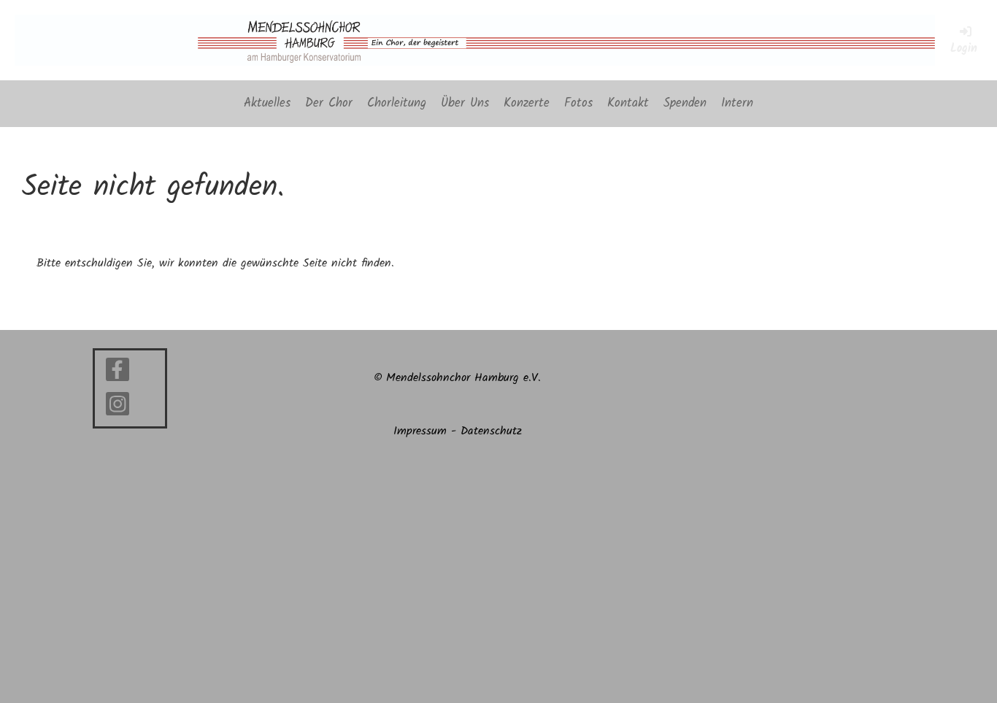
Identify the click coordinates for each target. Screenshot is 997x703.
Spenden (685, 103)
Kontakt (628, 103)
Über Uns (465, 103)
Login (963, 48)
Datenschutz (491, 431)
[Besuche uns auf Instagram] (117, 409)
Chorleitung (396, 103)
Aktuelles (267, 103)
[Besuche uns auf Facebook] (117, 374)
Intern (737, 103)
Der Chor (329, 103)
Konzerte (527, 103)
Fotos (578, 103)
